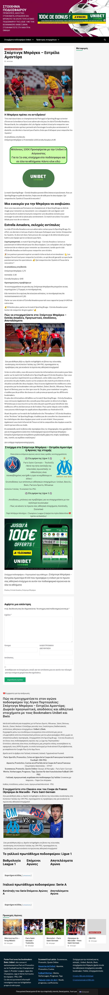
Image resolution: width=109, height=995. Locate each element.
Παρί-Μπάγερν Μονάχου (16, 513)
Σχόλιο (8, 615)
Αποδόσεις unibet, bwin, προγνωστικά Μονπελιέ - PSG (31, 784)
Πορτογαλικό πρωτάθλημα (13, 49)
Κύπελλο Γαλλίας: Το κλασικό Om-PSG (20, 489)
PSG (16, 976)
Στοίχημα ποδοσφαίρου (14, 8)
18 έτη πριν (9, 61)
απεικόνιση (27, 875)
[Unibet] (38, 544)
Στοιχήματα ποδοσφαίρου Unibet (17, 40)
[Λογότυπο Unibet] (38, 186)
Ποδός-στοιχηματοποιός (93, 971)
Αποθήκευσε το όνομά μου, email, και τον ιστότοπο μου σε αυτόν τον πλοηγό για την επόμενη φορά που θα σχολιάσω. (38, 671)
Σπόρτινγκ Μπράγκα (29, 590)
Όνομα (7, 645)
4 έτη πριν (31, 946)
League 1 (8, 932)
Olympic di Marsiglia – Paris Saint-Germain (38, 769)
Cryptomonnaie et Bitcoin (83, 980)
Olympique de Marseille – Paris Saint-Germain (74, 940)
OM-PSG (92, 938)
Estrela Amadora (16, 590)
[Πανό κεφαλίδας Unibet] (72, 18)
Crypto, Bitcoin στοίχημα (83, 976)
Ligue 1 (7, 971)
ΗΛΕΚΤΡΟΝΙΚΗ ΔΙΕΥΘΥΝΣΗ (45, 646)
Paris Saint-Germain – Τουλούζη (38, 462)
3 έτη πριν (10, 943)
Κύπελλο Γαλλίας (73, 932)
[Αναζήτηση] (104, 40)
